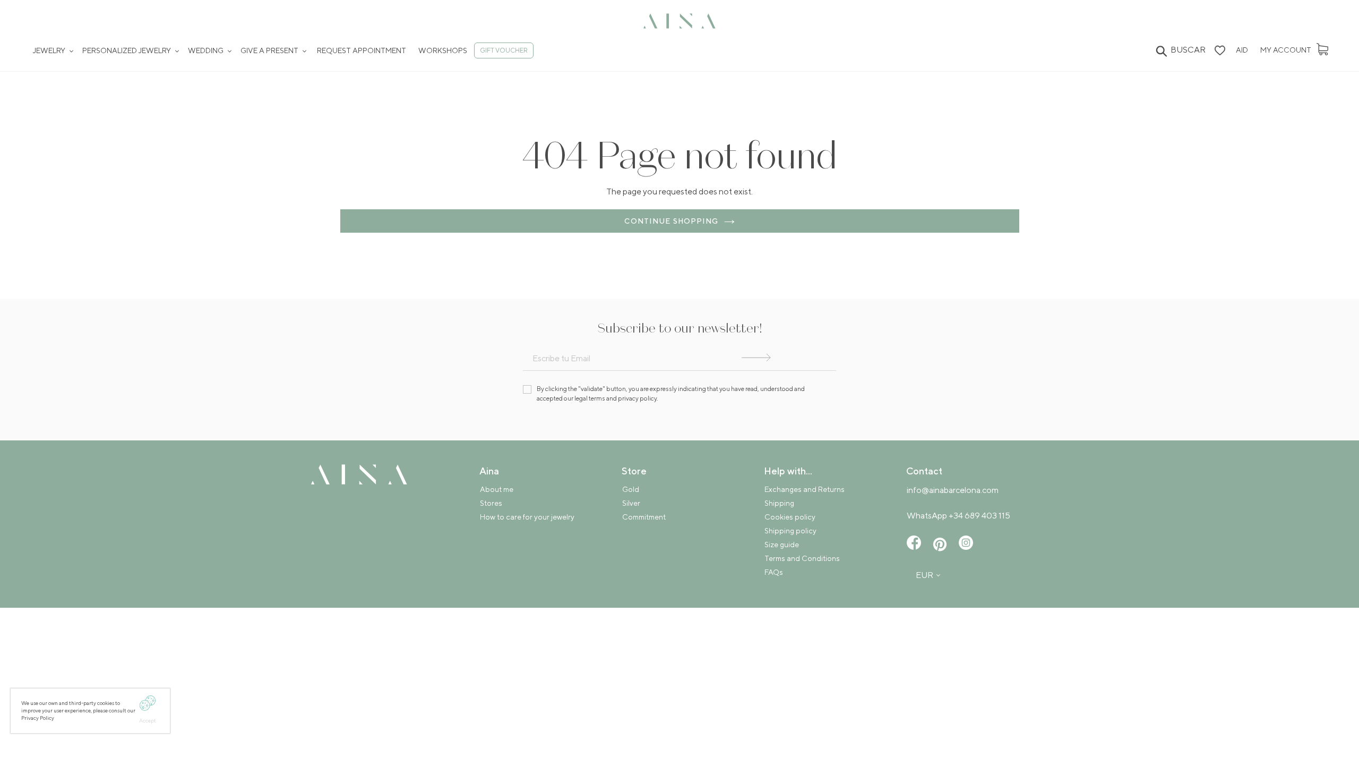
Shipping (779, 503)
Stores (491, 503)
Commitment (644, 517)
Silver (631, 503)
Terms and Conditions (802, 558)
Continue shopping (671, 221)
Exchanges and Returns (804, 489)
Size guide (781, 544)
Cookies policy (789, 517)
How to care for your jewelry (527, 517)
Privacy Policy (38, 718)
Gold (630, 489)
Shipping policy (790, 530)
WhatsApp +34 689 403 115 (958, 516)
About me (496, 489)
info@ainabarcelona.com (953, 490)
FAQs (773, 572)
